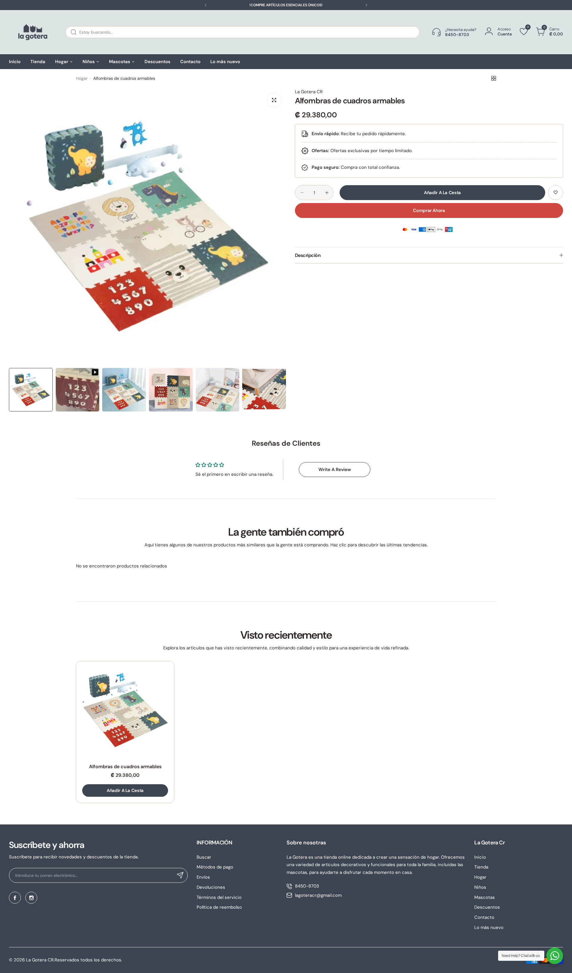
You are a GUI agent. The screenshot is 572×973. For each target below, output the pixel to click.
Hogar (82, 78)
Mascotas (484, 897)
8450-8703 (307, 886)
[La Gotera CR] (33, 32)
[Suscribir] (180, 875)
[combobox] (242, 32)
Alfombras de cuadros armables (125, 766)
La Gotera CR (309, 92)
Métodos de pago (215, 867)
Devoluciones (211, 887)
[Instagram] (31, 898)
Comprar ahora (429, 210)
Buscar (204, 857)
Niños (480, 887)
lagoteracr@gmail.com (318, 895)
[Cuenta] (489, 31)
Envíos (203, 877)
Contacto (484, 917)
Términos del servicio (219, 897)
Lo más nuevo (488, 927)
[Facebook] (15, 898)
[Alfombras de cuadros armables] (125, 710)
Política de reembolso (219, 907)
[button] (205, 5)
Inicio (480, 857)
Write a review (334, 470)
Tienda (481, 867)
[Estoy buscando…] (73, 32)
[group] (147, 226)
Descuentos (487, 907)
